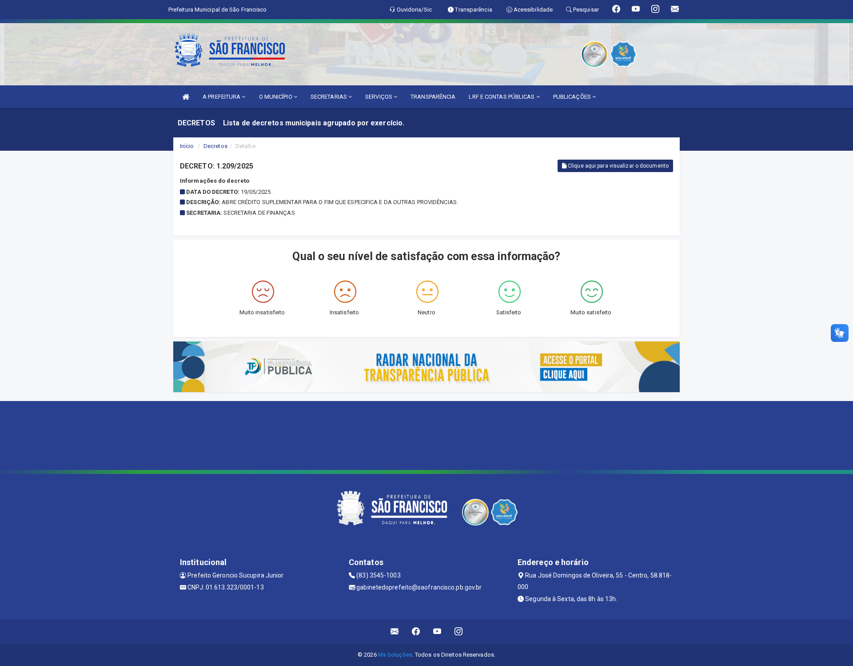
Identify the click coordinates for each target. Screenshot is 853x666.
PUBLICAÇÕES (572, 96)
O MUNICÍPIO (276, 96)
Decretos (215, 146)
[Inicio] (186, 96)
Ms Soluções (395, 654)
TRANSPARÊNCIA (433, 96)
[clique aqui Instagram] (458, 631)
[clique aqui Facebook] (416, 631)
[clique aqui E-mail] (395, 631)
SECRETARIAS (329, 96)
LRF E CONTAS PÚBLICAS (502, 96)
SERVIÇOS (379, 96)
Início (187, 146)
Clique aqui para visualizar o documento (617, 166)
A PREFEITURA (222, 96)
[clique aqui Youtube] (437, 631)
